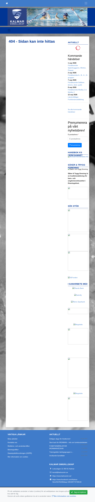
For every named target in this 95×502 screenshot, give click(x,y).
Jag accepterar (79, 492)
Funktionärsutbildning (76, 99)
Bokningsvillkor (13, 450)
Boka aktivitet (12, 439)
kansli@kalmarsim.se (60, 472)
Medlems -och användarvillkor (19, 446)
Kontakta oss (12, 442)
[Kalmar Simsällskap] (47, 17)
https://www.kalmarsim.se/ (61, 476)
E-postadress (73, 134)
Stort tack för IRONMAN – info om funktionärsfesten (68, 442)
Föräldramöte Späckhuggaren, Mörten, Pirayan (77, 67)
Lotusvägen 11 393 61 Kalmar (63, 469)
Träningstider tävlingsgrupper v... (61, 452)
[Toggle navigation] (86, 3)
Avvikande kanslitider (57, 456)
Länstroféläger (73, 97)
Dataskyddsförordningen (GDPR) (20, 453)
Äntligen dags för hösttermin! (59, 439)
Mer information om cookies (18, 457)
